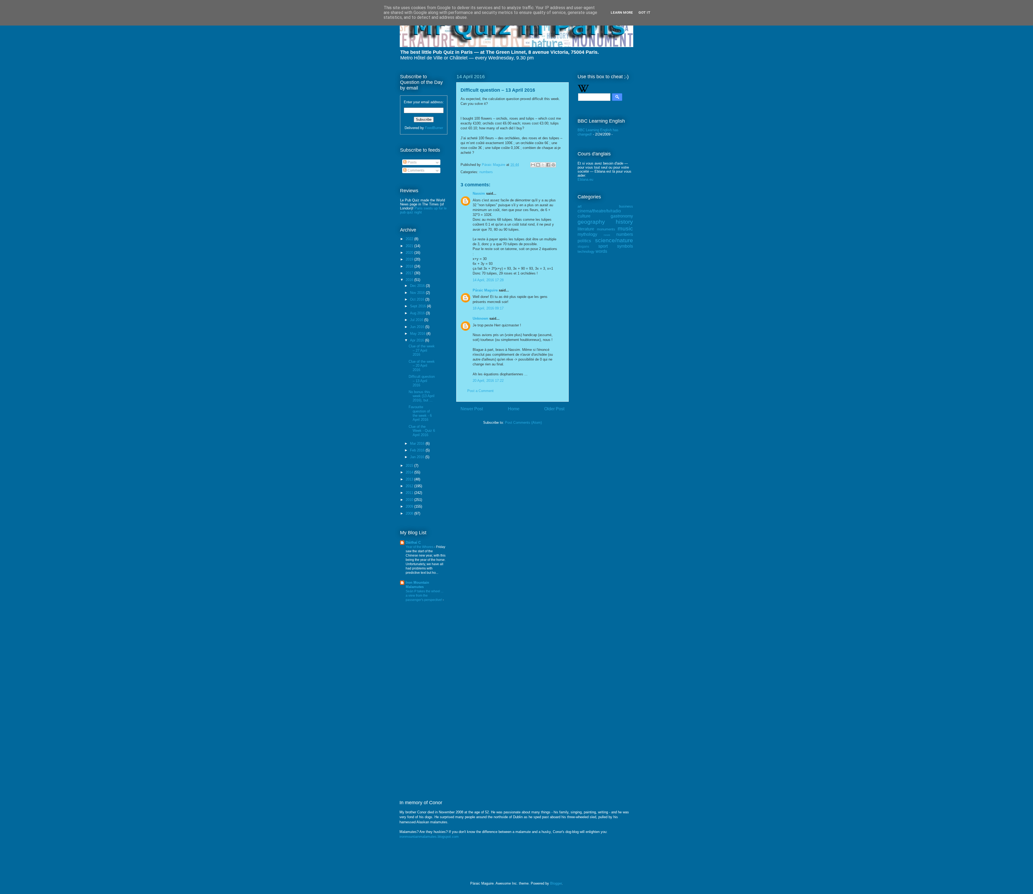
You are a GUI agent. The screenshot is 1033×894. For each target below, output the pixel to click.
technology (586, 252)
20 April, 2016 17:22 (488, 381)
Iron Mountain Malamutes (417, 584)
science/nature (614, 240)
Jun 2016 (417, 327)
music (625, 228)
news (607, 234)
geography (591, 222)
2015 (410, 466)
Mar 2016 (418, 443)
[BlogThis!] (538, 165)
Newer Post (472, 409)
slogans (583, 246)
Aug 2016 (418, 313)
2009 (410, 506)
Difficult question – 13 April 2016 (422, 381)
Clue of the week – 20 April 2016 (422, 365)
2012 (410, 486)
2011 (410, 493)
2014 (410, 472)
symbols (625, 246)
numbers (486, 172)
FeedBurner (434, 128)
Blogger (556, 883)
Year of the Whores (420, 547)
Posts (411, 162)
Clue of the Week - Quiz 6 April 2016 (422, 431)
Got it (644, 12)
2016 (410, 280)
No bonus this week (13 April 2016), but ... (421, 396)
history (624, 222)
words (601, 251)
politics (584, 240)
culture (584, 216)
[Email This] (533, 165)
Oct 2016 (417, 299)
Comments (415, 170)
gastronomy (622, 216)
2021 (410, 246)
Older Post (554, 409)
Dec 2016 (418, 286)
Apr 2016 (417, 340)
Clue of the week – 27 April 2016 (422, 350)
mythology (587, 234)
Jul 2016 (417, 320)
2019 (410, 259)
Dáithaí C (413, 542)
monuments (606, 229)
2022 (410, 239)
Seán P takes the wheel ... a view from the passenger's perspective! (424, 595)
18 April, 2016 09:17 (488, 308)
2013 (410, 479)
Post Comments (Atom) (523, 423)
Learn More (622, 12)
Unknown (480, 318)
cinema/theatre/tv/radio (599, 211)
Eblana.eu (585, 179)
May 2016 (418, 334)
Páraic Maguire (485, 290)
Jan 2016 (417, 457)
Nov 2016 (418, 293)
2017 (410, 273)
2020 (410, 253)
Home (513, 409)
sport (603, 246)
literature (586, 229)
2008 (410, 513)
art (580, 206)
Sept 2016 (418, 306)
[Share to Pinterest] (553, 165)
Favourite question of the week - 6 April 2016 (420, 413)
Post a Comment (480, 391)
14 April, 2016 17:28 (488, 280)
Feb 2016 (418, 450)
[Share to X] (543, 165)
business (626, 206)
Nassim (479, 193)
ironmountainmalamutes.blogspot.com (429, 837)
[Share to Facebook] (548, 165)
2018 (410, 266)
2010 (410, 500)
